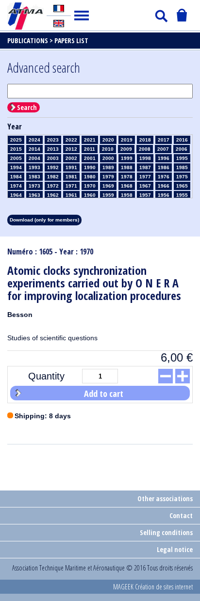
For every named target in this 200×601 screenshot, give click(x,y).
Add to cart (103, 393)
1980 (90, 176)
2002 (71, 158)
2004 (34, 158)
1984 (16, 176)
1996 (163, 158)
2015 (16, 149)
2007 (163, 149)
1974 (16, 186)
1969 (108, 186)
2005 (16, 158)
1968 (127, 186)
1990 (90, 167)
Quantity (46, 376)
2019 (127, 139)
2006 (181, 149)
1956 (163, 195)
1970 (90, 186)
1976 (163, 176)
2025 (16, 139)
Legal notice (175, 549)
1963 (34, 195)
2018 (145, 139)
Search (27, 107)
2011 (89, 149)
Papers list (71, 40)
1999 (127, 158)
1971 (71, 186)
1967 (145, 186)
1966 (163, 186)
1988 (127, 167)
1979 (108, 176)
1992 (53, 167)
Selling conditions (166, 532)
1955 (182, 195)
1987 (145, 167)
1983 (34, 176)
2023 (53, 139)
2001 (90, 158)
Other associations (165, 498)
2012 (71, 149)
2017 (163, 139)
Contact (181, 515)
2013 (53, 149)
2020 (108, 139)
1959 (108, 195)
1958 (127, 195)
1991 (71, 167)
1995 (182, 158)
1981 (71, 176)
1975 (182, 176)
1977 (145, 176)
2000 (108, 158)
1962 (53, 195)
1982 (53, 176)
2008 (144, 149)
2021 (90, 139)
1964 (16, 195)
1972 (53, 186)
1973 (34, 186)
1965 (182, 186)
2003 (53, 158)
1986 (163, 167)
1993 (34, 167)
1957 (145, 195)
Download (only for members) (44, 219)
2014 (34, 149)
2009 (126, 149)
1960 (90, 195)
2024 (34, 139)
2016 (182, 139)
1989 (108, 167)
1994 (16, 167)
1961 (71, 195)
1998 (145, 158)
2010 (108, 149)
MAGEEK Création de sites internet (153, 586)
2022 (71, 139)
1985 (182, 167)
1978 (127, 176)
